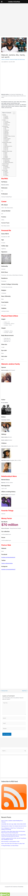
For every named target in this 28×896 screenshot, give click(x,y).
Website (6, 171)
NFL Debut (6, 121)
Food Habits (7, 139)
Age (5, 128)
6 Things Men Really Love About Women (9, 845)
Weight (6, 144)
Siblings (6, 156)
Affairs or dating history (9, 162)
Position (6, 123)
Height (6, 143)
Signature (6, 131)
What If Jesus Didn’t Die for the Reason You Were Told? (13, 843)
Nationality (7, 132)
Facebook (6, 172)
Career (4, 119)
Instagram (6, 175)
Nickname (6, 117)
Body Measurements (8, 146)
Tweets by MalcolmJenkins (7, 563)
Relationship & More (6, 158)
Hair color (6, 149)
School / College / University (10, 136)
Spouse (6, 152)
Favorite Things (6, 163)
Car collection (7, 167)
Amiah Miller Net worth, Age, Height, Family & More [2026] (13, 824)
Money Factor (5, 165)
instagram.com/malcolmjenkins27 (8, 569)
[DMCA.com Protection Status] (5, 894)
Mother (6, 154)
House (6, 168)
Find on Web (5, 170)
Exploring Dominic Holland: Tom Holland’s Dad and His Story (13, 826)
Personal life (5, 126)
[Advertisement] (14, 21)
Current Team (7, 124)
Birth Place (7, 133)
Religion (6, 137)
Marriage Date (7, 161)
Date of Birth (7, 127)
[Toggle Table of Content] (13, 113)
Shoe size (6, 147)
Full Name (6, 116)
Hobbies (6, 141)
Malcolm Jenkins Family (7, 151)
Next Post (24, 690)
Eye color (6, 148)
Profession (6, 118)
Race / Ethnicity (7, 138)
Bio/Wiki (4, 114)
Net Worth (6, 166)
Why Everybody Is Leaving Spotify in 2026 (10, 841)
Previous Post (4, 690)
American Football (13, 59)
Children (6, 157)
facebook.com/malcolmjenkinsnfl (8, 557)
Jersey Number (7, 122)
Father (6, 153)
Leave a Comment (5, 59)
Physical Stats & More (7, 142)
